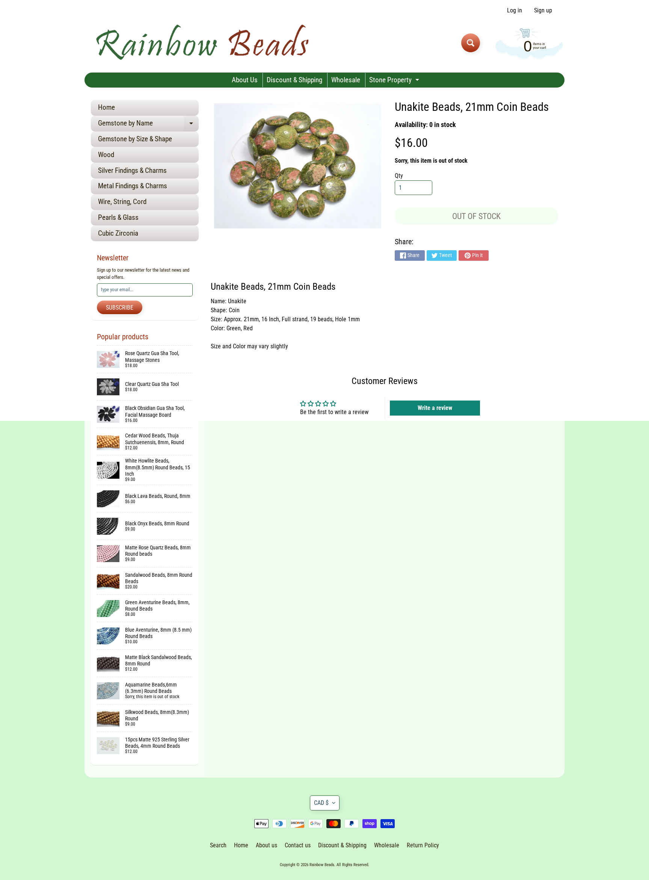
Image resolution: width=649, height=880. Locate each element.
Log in (514, 11)
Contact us (298, 845)
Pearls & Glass (118, 217)
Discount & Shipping (294, 80)
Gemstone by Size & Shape (135, 139)
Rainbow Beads (321, 864)
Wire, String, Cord (122, 201)
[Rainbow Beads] (204, 43)
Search (218, 845)
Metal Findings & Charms (132, 185)
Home (106, 107)
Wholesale (345, 80)
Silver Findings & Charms (132, 170)
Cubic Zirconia (118, 233)
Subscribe (119, 307)
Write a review (435, 407)
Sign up (543, 11)
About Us (245, 80)
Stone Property (395, 81)
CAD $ (321, 802)
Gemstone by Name (148, 125)
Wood (106, 154)
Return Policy (423, 845)
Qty (399, 175)
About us (266, 845)
